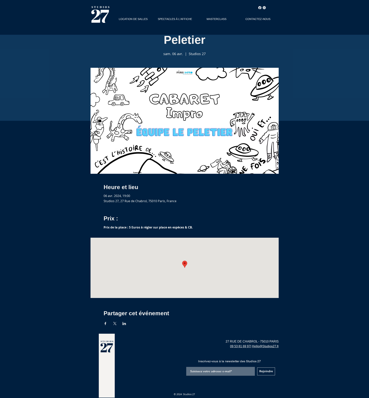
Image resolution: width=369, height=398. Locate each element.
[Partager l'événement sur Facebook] (105, 323)
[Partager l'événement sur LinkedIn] (124, 323)
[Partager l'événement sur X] (115, 323)
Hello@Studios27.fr (265, 346)
